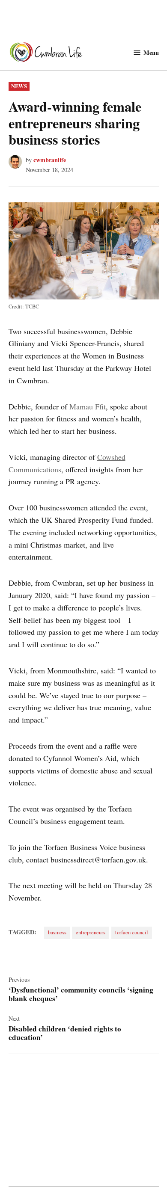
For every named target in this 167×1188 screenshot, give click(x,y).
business (57, 932)
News (19, 86)
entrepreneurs (90, 932)
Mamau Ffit (87, 406)
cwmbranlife (49, 159)
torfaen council (131, 932)
